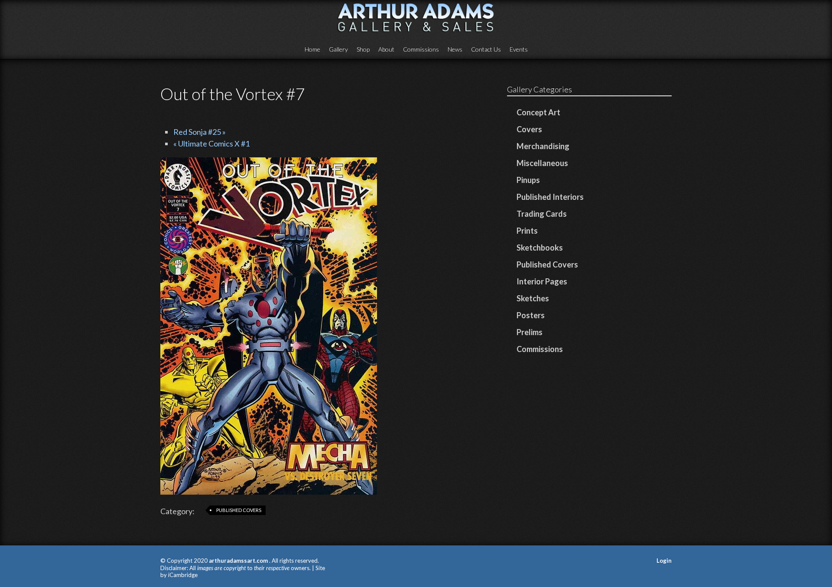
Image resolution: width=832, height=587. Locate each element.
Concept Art (538, 112)
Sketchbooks (540, 247)
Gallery (338, 49)
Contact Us (486, 49)
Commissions (421, 49)
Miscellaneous (542, 163)
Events (519, 49)
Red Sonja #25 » (199, 132)
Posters (531, 315)
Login (664, 560)
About (386, 49)
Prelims (530, 332)
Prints (527, 230)
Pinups (528, 180)
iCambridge (183, 574)
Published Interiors (550, 197)
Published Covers (238, 510)
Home (312, 49)
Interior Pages (542, 281)
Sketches (533, 298)
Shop (363, 49)
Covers (529, 129)
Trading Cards (542, 213)
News (455, 49)
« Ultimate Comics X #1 (211, 143)
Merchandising (543, 146)
